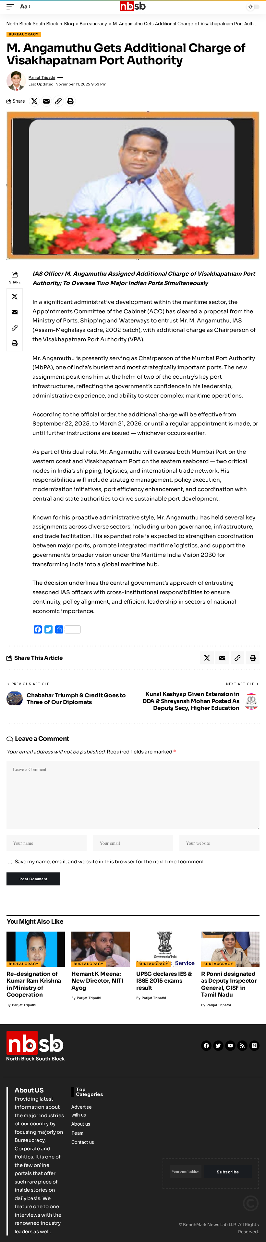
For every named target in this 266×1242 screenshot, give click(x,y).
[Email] (46, 101)
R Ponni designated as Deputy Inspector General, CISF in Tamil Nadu (229, 984)
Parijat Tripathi (42, 77)
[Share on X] (34, 101)
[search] (236, 7)
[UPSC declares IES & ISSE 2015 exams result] (165, 949)
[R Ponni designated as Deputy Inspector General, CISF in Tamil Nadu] (230, 949)
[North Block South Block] (133, 7)
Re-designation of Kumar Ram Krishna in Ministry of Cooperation (33, 984)
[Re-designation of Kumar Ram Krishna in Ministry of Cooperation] (35, 949)
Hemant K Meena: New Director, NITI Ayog (97, 981)
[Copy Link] (58, 101)
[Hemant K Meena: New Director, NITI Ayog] (100, 949)
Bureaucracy (24, 34)
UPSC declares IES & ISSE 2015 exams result (164, 981)
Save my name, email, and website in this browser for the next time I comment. (110, 861)
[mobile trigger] (12, 7)
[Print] (70, 101)
